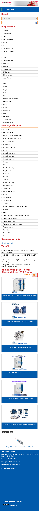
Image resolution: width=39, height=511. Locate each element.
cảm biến (5, 150)
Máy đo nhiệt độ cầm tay (10, 191)
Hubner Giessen (7, 75)
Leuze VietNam (7, 78)
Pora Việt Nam (7, 102)
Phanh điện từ (7, 197)
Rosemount (6, 110)
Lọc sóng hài (6, 188)
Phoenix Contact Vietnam (10, 99)
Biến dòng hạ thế (8, 132)
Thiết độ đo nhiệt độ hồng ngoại (12, 224)
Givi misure (6, 63)
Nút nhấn (5, 194)
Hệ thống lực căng (8, 183)
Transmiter (6, 230)
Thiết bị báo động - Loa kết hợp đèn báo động (16, 215)
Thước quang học (8, 227)
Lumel (4, 81)
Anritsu (5, 36)
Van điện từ (6, 233)
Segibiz (5, 113)
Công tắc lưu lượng (8, 168)
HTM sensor (6, 72)
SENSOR (5, 209)
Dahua (5, 42)
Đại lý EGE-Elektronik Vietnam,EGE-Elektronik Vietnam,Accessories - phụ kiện (15, 266)
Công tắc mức (7, 171)
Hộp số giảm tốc (7, 186)
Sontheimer (6, 116)
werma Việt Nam (8, 122)
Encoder (5, 180)
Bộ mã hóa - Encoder (9, 147)
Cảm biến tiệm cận (8, 159)
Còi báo (5, 165)
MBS (4, 84)
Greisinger (6, 66)
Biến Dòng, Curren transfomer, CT (13, 135)
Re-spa (5, 107)
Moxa (4, 93)
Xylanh (5, 236)
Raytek (5, 104)
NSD (4, 96)
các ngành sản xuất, (7, 243)
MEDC (5, 87)
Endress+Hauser (8, 48)
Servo (4, 212)
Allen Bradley (7, 34)
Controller (6, 174)
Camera (5, 162)
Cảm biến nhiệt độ (8, 156)
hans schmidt (7, 69)
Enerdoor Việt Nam (8, 51)
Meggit (5, 90)
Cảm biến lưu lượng (9, 153)
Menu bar (10, 9)
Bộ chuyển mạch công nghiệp (12, 138)
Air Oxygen (6, 129)
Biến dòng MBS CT (8, 39)
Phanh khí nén (7, 200)
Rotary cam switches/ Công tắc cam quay (15, 206)
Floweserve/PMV (8, 60)
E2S (4, 45)
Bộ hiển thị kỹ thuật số (9, 141)
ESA (4, 54)
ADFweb (5, 31)
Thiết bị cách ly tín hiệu (10, 218)
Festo (4, 57)
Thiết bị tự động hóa (9, 221)
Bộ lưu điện (6, 144)
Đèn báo (5, 177)
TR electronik (7, 119)
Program (5, 203)
